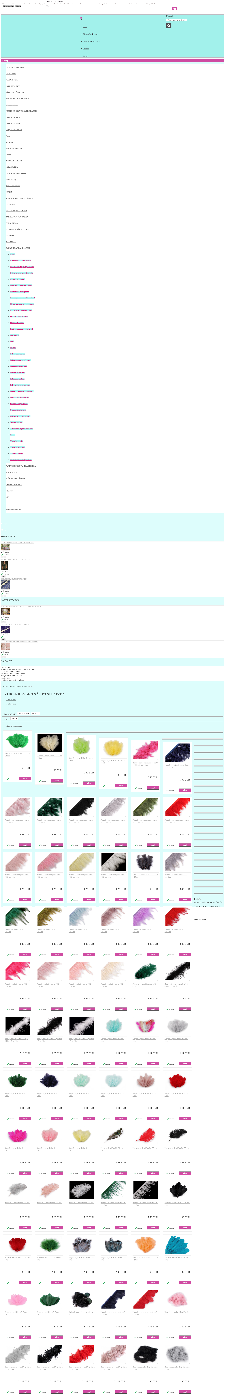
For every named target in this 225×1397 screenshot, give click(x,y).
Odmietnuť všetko (8, 6)
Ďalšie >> (200, 899)
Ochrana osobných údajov (91, 41)
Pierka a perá (11, 704)
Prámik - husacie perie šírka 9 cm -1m (113, 1313)
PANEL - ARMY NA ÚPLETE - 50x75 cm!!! (16, 559)
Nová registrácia (58, 1)
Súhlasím (18, 6)
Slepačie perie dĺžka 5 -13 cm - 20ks (81, 1258)
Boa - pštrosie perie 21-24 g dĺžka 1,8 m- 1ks (176, 985)
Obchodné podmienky (90, 34)
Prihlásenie (49, 1)
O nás (85, 27)
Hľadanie (170, 16)
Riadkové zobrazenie (14, 726)
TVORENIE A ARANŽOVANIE (18, 686)
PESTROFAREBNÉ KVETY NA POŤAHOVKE (17, 543)
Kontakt (85, 56)
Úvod (5, 686)
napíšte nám (5, 678)
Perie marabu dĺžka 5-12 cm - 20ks (49, 1258)
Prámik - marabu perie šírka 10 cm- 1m (113, 1204)
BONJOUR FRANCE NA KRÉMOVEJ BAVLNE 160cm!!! (21, 607)
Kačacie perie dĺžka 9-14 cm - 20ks (177, 1258)
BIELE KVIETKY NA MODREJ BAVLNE (15, 624)
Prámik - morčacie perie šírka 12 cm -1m (177, 766)
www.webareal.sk (216, 902)
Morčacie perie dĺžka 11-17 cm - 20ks (17, 754)
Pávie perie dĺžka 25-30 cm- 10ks (112, 1149)
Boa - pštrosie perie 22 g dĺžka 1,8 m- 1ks (49, 1040)
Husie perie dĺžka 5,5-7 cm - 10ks (16, 1313)
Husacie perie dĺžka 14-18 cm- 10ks (177, 1204)
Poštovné (86, 49)
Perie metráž (11, 700)
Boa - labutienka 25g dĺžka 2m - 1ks (177, 1313)
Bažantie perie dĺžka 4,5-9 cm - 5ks (81, 1313)
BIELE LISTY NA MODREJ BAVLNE (14, 579)
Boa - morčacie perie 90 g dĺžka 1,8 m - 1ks (18, 1368)
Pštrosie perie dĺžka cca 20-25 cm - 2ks (145, 985)
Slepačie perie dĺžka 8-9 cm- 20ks (112, 1040)
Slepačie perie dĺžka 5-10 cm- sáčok (81, 759)
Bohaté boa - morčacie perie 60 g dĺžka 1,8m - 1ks (145, 764)
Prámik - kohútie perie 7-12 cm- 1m (176, 875)
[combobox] (23, 713)
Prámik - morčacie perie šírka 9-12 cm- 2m (81, 821)
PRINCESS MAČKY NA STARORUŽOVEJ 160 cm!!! (19, 642)
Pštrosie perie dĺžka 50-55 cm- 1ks (145, 1149)
